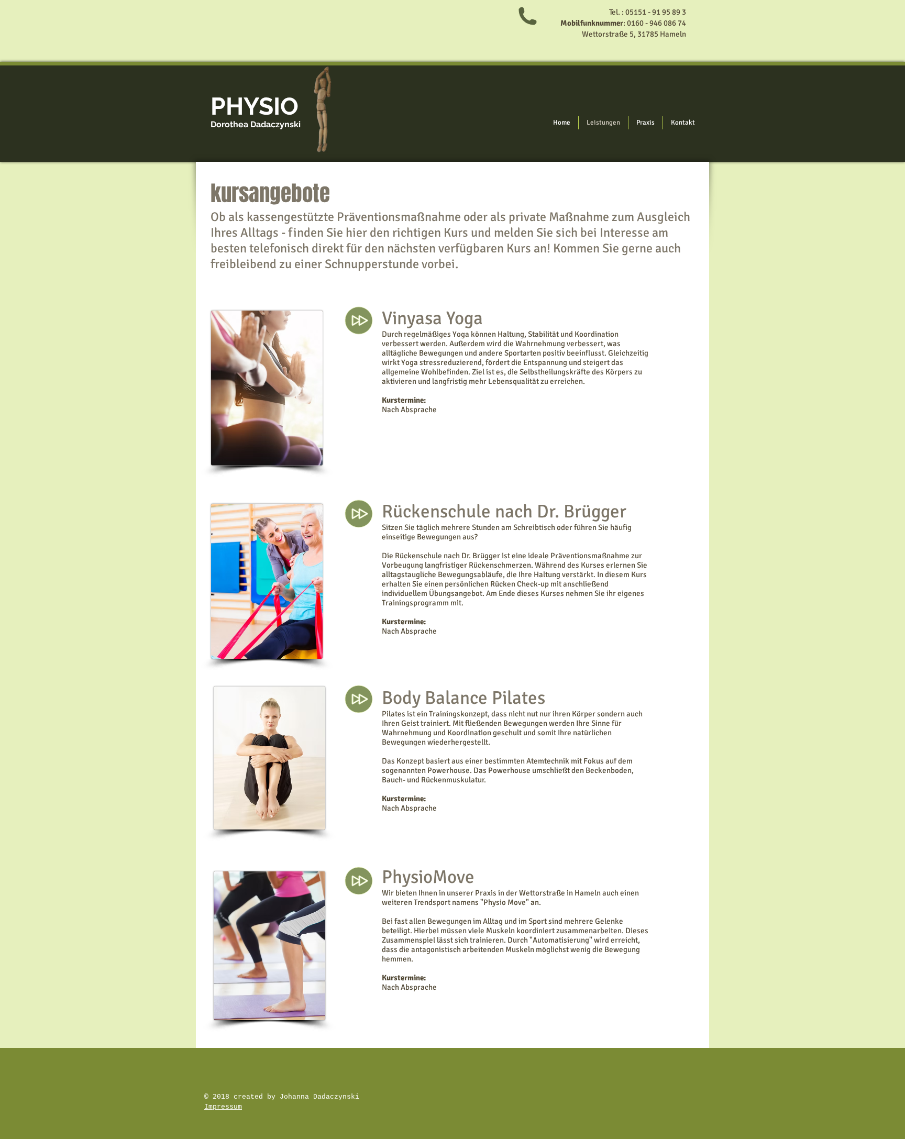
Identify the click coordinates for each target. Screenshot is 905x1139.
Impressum (223, 1107)
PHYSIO (255, 106)
